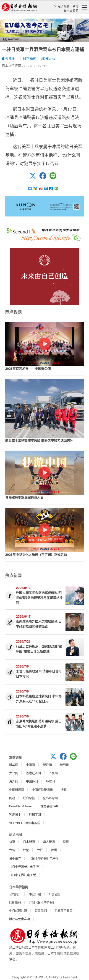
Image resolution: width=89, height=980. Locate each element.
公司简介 (15, 894)
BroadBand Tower (20, 806)
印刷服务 (15, 902)
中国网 (30, 764)
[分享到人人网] (51, 188)
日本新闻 (30, 58)
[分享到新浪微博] (41, 188)
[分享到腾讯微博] (46, 188)
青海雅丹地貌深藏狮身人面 (24, 497)
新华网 (13, 764)
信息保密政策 (64, 910)
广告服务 (55, 894)
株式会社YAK (49, 806)
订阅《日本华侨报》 (42, 902)
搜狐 (64, 789)
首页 (12, 841)
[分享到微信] (56, 188)
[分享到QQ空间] (35, 188)
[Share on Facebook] (44, 177)
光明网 (64, 764)
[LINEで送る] (55, 177)
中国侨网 (32, 781)
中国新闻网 (16, 789)
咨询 (76, 6)
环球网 (50, 781)
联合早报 (29, 798)
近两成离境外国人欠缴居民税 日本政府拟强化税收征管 (39, 623)
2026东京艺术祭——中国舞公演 (28, 368)
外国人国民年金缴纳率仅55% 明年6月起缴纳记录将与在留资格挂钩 (39, 597)
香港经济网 (33, 773)
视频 (66, 841)
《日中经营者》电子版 (24, 866)
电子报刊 (64, 6)
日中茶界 (15, 858)
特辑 (54, 850)
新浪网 (47, 764)
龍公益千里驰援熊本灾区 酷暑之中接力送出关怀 (39, 440)
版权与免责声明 (19, 919)
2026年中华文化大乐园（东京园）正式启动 (36, 554)
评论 (26, 850)
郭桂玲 (9, 58)
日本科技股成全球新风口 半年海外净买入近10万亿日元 (39, 698)
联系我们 (41, 910)
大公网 (13, 773)
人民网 (53, 773)
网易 (12, 798)
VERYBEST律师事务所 (24, 823)
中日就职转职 (18, 910)
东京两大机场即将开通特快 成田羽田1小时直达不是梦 (39, 723)
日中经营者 (71, 10)
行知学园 (35, 814)
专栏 (40, 850)
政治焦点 (48, 58)
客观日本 (15, 814)
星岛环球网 (50, 798)
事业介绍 (35, 894)
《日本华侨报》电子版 (44, 858)
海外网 (13, 781)
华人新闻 (49, 841)
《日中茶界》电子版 (22, 875)
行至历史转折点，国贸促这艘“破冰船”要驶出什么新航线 (39, 648)
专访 (12, 850)
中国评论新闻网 (42, 789)
